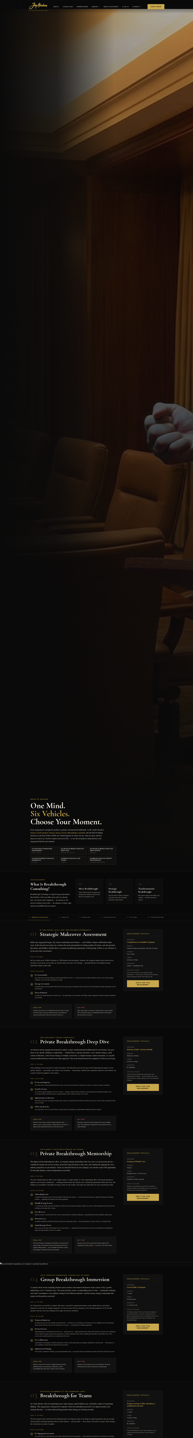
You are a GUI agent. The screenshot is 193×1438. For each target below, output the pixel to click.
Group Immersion (108, 917)
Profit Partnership (156, 917)
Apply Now (156, 6)
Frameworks (82, 6)
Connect (136, 6)
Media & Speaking (111, 6)
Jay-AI (126, 6)
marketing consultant (77, 832)
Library (95, 6)
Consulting (68, 6)
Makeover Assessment (38, 917)
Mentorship (84, 917)
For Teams (132, 917)
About (56, 6)
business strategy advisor (57, 832)
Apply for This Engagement (143, 984)
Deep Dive (64, 917)
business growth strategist (39, 832)
